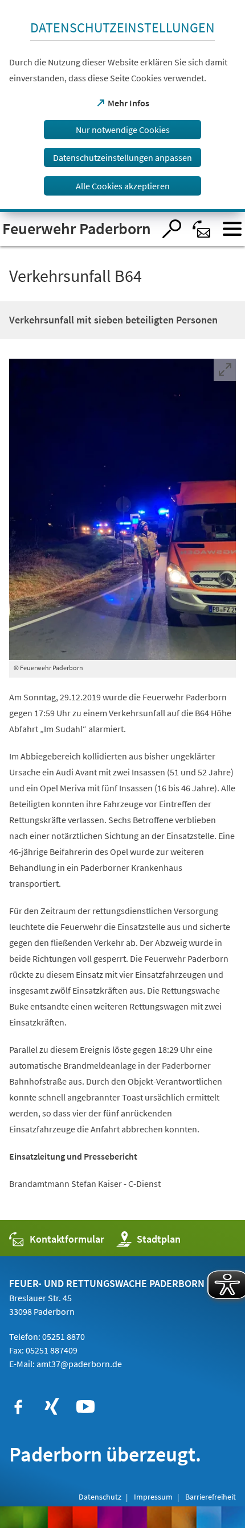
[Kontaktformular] (202, 229)
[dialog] (122, 106)
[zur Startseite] (77, 229)
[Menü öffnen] (232, 229)
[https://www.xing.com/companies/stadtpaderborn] (52, 1407)
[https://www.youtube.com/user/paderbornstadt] (85, 1407)
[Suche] (172, 229)
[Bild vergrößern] (122, 509)
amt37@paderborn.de (79, 1363)
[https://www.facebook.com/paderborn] (18, 1407)
